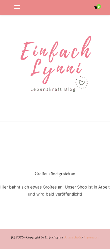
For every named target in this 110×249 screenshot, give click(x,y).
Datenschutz (72, 237)
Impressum (91, 237)
